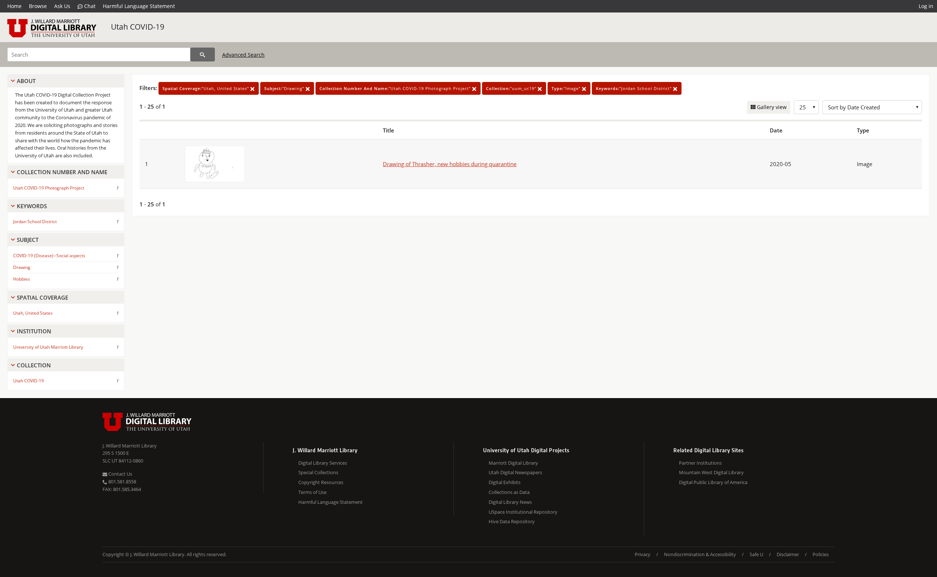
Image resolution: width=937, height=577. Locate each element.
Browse (38, 6)
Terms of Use (312, 492)
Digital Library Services (322, 463)
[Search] (202, 54)
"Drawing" (285, 88)
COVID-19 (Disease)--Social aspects (49, 255)
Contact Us (119, 474)
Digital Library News (510, 502)
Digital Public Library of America (713, 482)
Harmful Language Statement (139, 6)
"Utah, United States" (206, 88)
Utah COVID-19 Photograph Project (48, 188)
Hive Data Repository (512, 521)
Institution (34, 331)
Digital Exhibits (504, 482)
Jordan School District (35, 221)
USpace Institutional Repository (523, 512)
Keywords (32, 206)
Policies (821, 554)
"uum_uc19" (512, 88)
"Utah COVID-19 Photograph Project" (396, 88)
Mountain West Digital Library (711, 472)
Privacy (642, 554)
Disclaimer (788, 554)
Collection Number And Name (62, 172)
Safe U (756, 554)
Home (14, 6)
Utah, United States (33, 313)
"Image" (567, 88)
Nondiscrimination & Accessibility (700, 554)
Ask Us (62, 6)
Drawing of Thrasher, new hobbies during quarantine (449, 164)
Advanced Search (243, 54)
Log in (926, 6)
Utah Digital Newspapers (515, 472)
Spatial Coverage (42, 297)
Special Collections (318, 472)
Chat (89, 6)
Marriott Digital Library (513, 463)
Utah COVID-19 (137, 27)
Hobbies (21, 279)
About (26, 81)
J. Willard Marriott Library (129, 445)
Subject (27, 239)
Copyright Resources (320, 482)
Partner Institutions (700, 463)
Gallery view (771, 107)
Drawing (21, 267)
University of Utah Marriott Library (48, 347)
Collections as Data (509, 492)
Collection (34, 365)
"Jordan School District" (634, 88)
